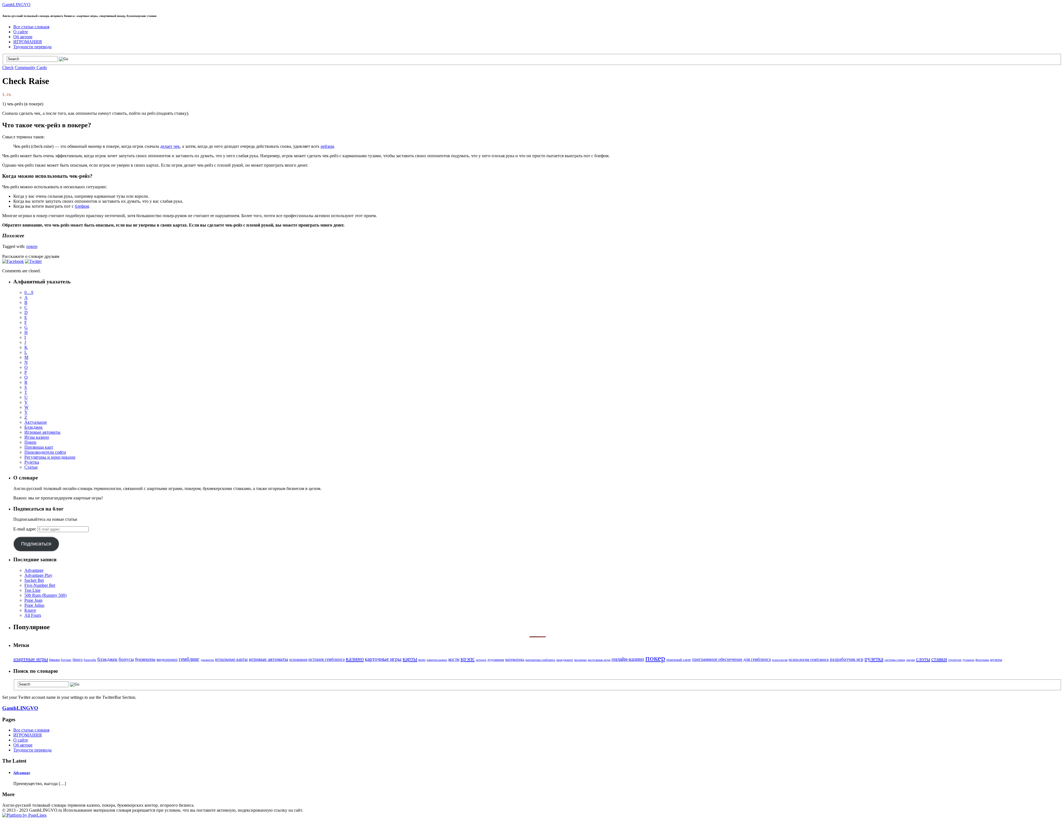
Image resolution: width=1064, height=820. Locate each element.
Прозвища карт (38, 447)
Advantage (34, 570)
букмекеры (145, 659)
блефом (82, 206)
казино (355, 659)
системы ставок (894, 659)
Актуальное (35, 422)
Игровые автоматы (42, 432)
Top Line (32, 590)
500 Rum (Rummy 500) (45, 595)
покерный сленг (678, 660)
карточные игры (383, 659)
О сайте (20, 31)
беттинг (66, 659)
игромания (298, 659)
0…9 (28, 292)
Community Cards (31, 67)
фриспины (982, 659)
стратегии (954, 659)
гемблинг (189, 659)
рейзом (327, 146)
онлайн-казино (628, 659)
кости (453, 659)
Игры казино (36, 437)
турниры (968, 659)
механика (580, 659)
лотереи (481, 659)
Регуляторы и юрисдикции (49, 457)
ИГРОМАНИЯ (27, 41)
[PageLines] (24, 815)
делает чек (170, 146)
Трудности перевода (32, 46)
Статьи (31, 467)
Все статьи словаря (31, 26)
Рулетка (31, 462)
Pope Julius (34, 605)
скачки (910, 659)
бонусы (126, 659)
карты (410, 659)
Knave (30, 610)
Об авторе (22, 36)
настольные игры (599, 659)
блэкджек (107, 659)
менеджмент (564, 659)
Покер (30, 442)
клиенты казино (437, 659)
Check (8, 67)
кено (422, 659)
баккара (54, 660)
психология (779, 659)
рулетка (873, 659)
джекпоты (207, 659)
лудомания (495, 659)
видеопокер (167, 659)
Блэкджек (33, 427)
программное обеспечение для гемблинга (731, 659)
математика (514, 659)
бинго (78, 659)
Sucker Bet (34, 580)
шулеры (996, 660)
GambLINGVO (16, 4)
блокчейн (90, 659)
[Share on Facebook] (13, 261)
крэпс (468, 659)
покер (31, 246)
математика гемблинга (540, 659)
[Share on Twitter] (33, 261)
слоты (923, 659)
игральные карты (231, 659)
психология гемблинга (809, 659)
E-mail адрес (25, 529)
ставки (939, 659)
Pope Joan (33, 600)
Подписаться (36, 544)
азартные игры (30, 659)
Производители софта (45, 452)
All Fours (32, 615)
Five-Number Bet (39, 585)
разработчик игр (846, 659)
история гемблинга (326, 659)
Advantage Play (38, 575)
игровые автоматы (268, 659)
